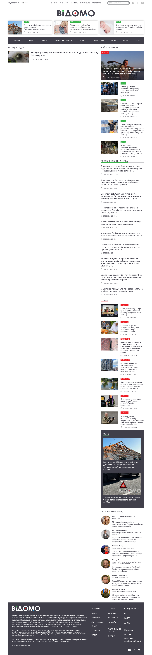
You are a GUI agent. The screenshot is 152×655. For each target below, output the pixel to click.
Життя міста (97, 622)
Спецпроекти (98, 40)
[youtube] (142, 3)
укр (22, 3)
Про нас (128, 634)
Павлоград (96, 3)
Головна (16, 40)
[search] (128, 3)
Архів (137, 40)
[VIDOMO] (76, 13)
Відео (125, 40)
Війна (94, 613)
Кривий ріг (63, 3)
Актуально (113, 617)
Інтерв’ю (112, 622)
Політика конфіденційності (132, 639)
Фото (113, 40)
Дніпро (54, 3)
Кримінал (95, 630)
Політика (95, 617)
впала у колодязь (16, 47)
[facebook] (138, 3)
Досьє (82, 40)
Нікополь (74, 3)
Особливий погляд (63, 40)
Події (94, 626)
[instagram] (133, 3)
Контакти (128, 630)
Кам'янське (85, 3)
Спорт (94, 635)
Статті (44, 40)
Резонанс (112, 613)
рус (27, 3)
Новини (30, 40)
